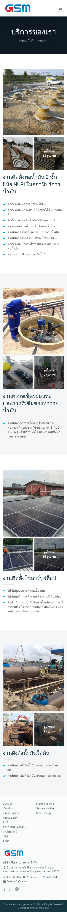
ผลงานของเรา (11, 817)
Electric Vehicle (45, 803)
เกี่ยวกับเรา (9, 808)
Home (22, 40)
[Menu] (60, 8)
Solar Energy (43, 813)
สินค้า (6, 822)
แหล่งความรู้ (10, 831)
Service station (45, 808)
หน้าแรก (7, 803)
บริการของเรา (11, 813)
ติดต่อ (6, 840)
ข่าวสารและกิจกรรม (14, 827)
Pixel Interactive (41, 907)
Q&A (5, 836)
